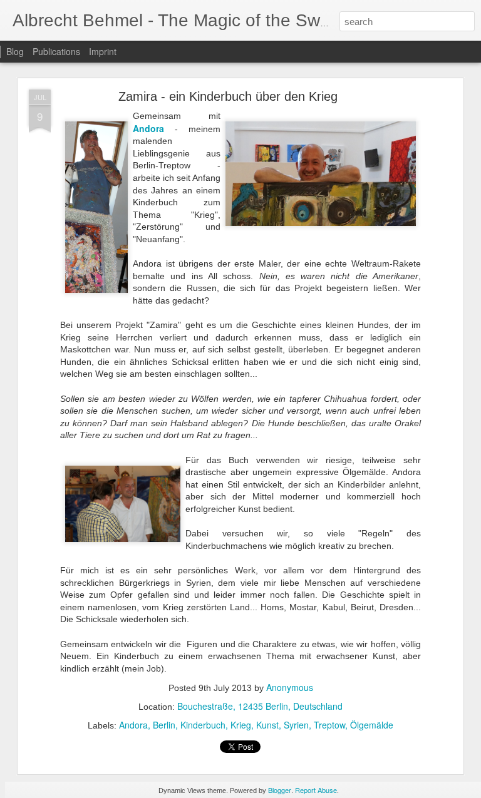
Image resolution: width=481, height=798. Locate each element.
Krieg (240, 725)
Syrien (296, 725)
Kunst (267, 725)
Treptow (329, 725)
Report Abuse (316, 790)
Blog (15, 51)
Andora (133, 725)
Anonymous (289, 687)
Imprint (102, 51)
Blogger (279, 790)
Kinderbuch (202, 725)
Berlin (164, 725)
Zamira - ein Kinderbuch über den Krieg (228, 96)
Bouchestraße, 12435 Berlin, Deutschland (260, 706)
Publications (56, 51)
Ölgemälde (371, 725)
